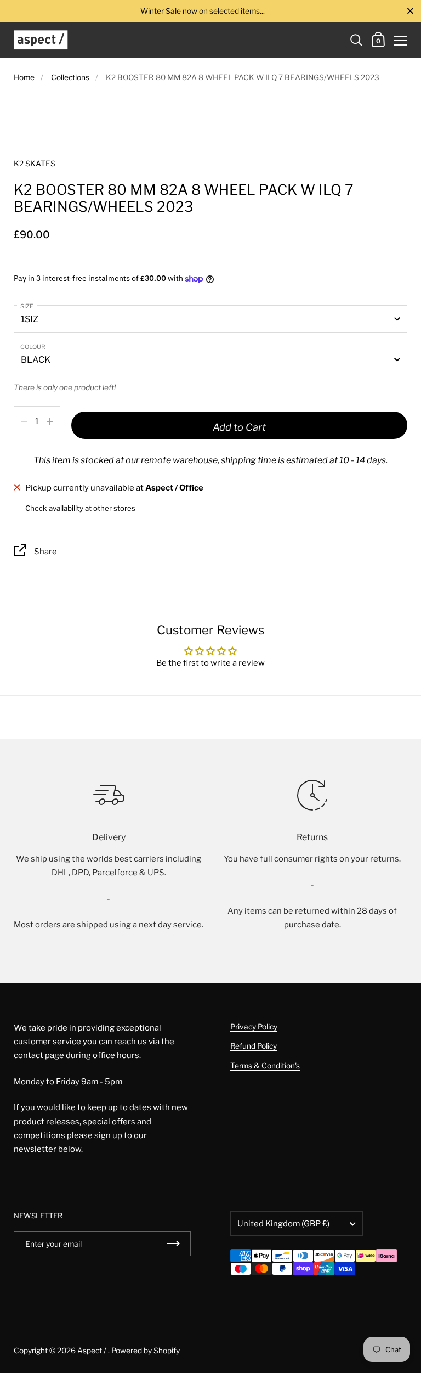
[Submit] (173, 1243)
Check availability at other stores (80, 508)
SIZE (26, 306)
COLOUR (32, 347)
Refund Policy (253, 1046)
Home (24, 77)
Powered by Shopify (145, 1350)
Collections (70, 77)
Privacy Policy (253, 1026)
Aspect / (92, 1350)
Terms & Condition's (265, 1065)
